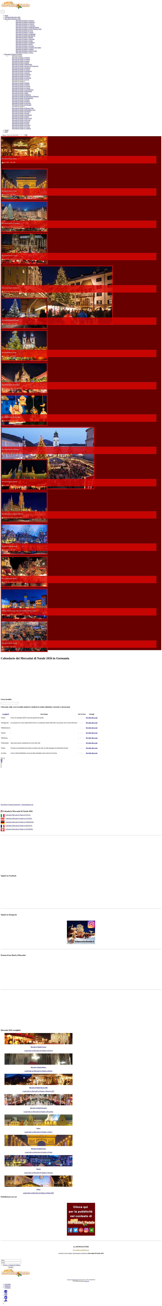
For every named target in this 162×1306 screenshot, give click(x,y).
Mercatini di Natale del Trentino (10, 320)
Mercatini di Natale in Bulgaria (21, 68)
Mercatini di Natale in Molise (24, 37)
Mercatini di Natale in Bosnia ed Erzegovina (25, 66)
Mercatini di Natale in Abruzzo (25, 20)
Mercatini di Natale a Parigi (9, 191)
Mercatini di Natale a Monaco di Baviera (12, 514)
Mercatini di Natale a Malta (20, 93)
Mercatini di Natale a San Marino (22, 115)
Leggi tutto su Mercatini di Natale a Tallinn (38, 1132)
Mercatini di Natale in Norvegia (21, 103)
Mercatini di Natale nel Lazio (24, 31)
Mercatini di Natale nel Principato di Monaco (25, 96)
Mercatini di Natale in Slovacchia (22, 118)
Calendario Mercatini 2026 (12, 17)
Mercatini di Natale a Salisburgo (10, 449)
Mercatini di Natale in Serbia (20, 116)
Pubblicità (7, 1286)
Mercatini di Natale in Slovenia (21, 120)
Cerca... (4, 135)
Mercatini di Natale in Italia (12, 19)
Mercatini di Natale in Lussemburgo (22, 90)
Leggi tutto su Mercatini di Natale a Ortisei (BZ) (38, 1193)
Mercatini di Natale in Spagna (21, 122)
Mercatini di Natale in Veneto (24, 52)
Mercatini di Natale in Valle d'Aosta (26, 51)
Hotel (6, 132)
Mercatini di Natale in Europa (13, 54)
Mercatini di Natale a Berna (9, 158)
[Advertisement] (81, 678)
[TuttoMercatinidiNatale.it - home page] (15, 9)
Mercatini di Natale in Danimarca (22, 71)
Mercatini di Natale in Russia (20, 113)
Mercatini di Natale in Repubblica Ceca (23, 110)
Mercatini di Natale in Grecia (20, 79)
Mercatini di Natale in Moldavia (21, 95)
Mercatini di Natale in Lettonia (21, 86)
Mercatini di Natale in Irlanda (20, 83)
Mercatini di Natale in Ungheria (21, 128)
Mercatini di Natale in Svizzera (21, 125)
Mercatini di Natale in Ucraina (21, 127)
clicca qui (87, 1281)
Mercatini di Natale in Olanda (21, 100)
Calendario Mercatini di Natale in (17, 815)
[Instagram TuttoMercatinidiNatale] (81, 943)
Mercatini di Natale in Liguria (24, 32)
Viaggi (6, 130)
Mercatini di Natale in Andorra (21, 59)
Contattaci (7, 1287)
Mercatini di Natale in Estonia (21, 73)
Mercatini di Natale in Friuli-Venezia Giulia (28, 29)
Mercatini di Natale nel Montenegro (22, 98)
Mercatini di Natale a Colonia (9, 255)
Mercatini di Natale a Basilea (9, 578)
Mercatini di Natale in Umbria (24, 49)
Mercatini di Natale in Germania (21, 78)
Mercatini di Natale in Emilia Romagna (27, 27)
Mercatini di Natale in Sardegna (25, 42)
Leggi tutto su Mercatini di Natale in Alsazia (38, 1173)
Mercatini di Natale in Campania (25, 25)
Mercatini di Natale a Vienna (9, 481)
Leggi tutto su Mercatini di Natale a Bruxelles (38, 1112)
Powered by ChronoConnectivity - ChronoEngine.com (17, 804)
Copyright (7, 1284)
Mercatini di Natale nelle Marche (25, 36)
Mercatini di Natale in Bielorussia (22, 64)
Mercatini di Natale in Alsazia (9, 546)
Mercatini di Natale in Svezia (20, 123)
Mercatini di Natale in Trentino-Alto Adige (28, 47)
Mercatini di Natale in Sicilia (24, 44)
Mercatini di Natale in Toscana (25, 46)
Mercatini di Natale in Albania (21, 58)
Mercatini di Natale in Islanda (20, 84)
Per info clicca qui (91, 718)
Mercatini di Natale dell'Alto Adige (11, 417)
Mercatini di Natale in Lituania (21, 88)
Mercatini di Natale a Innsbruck (10, 288)
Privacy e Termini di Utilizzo (11, 1265)
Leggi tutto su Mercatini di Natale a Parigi (38, 1152)
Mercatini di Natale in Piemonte (25, 39)
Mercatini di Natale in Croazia (21, 69)
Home (6, 15)
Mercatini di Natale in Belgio (20, 63)
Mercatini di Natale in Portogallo (21, 105)
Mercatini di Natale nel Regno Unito (23, 108)
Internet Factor (75, 1279)
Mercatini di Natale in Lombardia (25, 34)
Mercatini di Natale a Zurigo (9, 643)
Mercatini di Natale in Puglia (24, 41)
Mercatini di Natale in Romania (21, 111)
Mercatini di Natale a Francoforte (11, 223)
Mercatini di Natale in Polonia (21, 101)
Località (5, 714)
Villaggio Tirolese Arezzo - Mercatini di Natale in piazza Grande (19, 611)
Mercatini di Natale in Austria (20, 61)
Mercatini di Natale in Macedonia (22, 91)
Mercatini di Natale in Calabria (25, 24)
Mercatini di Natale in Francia (21, 76)
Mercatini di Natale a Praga (9, 352)
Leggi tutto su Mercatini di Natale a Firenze (38, 1050)
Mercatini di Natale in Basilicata (25, 22)
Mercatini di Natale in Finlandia (21, 74)
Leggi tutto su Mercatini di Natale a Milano (38, 1071)
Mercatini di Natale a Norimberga (11, 384)
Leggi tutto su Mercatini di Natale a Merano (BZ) (38, 1091)
